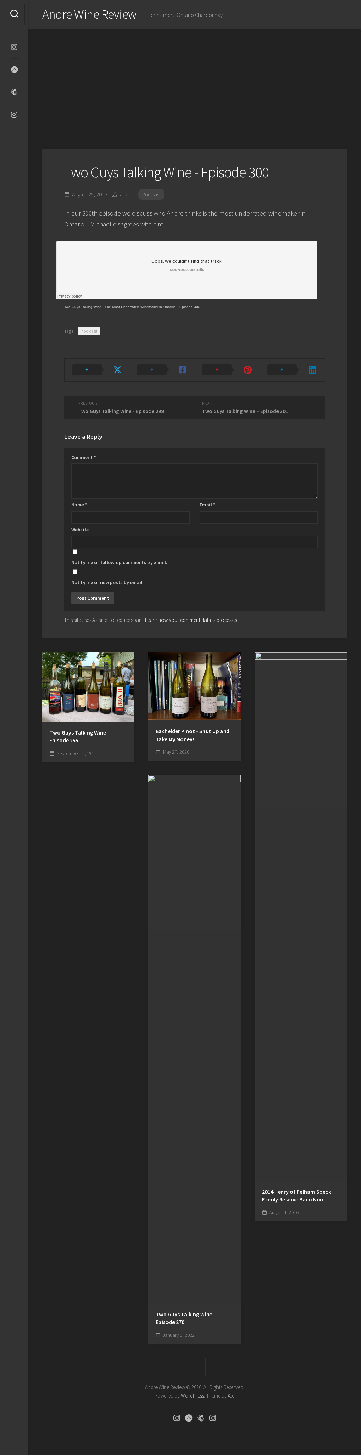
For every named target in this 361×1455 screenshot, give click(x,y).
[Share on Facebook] (162, 370)
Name (79, 504)
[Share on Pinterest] (227, 370)
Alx (231, 1395)
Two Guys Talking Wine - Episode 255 (79, 736)
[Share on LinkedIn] (292, 370)
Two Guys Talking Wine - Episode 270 (185, 1318)
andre (127, 194)
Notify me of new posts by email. (107, 582)
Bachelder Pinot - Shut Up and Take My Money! (192, 735)
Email (207, 504)
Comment (83, 457)
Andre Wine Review (89, 14)
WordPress (192, 1395)
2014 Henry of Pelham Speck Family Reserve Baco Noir (296, 1195)
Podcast (151, 194)
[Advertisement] (194, 81)
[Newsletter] (14, 92)
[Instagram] (14, 47)
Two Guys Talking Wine (83, 307)
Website (80, 529)
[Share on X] (97, 370)
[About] (14, 70)
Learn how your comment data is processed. (192, 620)
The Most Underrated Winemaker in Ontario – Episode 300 (152, 307)
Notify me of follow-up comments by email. (119, 562)
